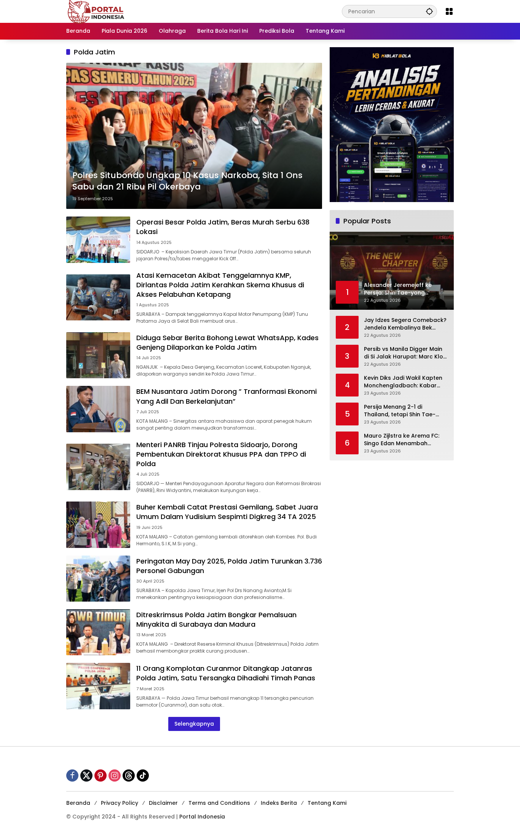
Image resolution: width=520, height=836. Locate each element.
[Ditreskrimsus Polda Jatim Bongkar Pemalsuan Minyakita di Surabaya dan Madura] (98, 632)
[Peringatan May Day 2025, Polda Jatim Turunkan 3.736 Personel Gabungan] (98, 579)
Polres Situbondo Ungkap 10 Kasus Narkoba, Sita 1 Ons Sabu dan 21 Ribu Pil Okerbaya (187, 181)
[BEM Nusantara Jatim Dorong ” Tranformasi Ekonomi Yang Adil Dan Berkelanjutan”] (98, 409)
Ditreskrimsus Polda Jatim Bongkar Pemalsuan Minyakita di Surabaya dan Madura (216, 619)
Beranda (78, 803)
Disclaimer (163, 803)
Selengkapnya (194, 724)
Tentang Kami (327, 803)
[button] (429, 11)
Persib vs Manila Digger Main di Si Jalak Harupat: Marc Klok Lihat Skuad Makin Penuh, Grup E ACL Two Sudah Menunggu (405, 353)
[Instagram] (114, 775)
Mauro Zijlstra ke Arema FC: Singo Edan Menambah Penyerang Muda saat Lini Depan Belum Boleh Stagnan (403, 439)
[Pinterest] (100, 775)
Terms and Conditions (219, 803)
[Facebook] (72, 775)
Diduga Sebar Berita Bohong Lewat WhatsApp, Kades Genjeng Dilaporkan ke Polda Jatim (227, 342)
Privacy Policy (119, 803)
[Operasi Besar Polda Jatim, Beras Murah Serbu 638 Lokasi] (98, 240)
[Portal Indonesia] (96, 11)
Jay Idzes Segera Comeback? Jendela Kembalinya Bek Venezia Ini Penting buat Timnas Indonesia (405, 324)
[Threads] (129, 775)
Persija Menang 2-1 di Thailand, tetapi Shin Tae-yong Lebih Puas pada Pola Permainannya (401, 410)
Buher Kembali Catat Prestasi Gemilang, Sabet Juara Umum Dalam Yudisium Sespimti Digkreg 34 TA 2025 (227, 511)
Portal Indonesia (202, 816)
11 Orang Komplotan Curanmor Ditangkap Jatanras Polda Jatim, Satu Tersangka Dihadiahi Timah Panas (225, 673)
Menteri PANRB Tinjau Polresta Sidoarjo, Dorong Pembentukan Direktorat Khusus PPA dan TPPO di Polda (221, 454)
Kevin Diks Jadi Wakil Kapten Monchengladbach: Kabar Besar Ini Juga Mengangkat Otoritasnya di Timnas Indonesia (403, 381)
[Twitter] (86, 775)
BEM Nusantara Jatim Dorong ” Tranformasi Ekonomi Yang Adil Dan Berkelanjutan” (226, 396)
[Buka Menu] (449, 11)
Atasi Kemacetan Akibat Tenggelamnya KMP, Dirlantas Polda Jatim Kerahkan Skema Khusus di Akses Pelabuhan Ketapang (220, 285)
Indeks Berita (279, 803)
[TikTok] (143, 775)
